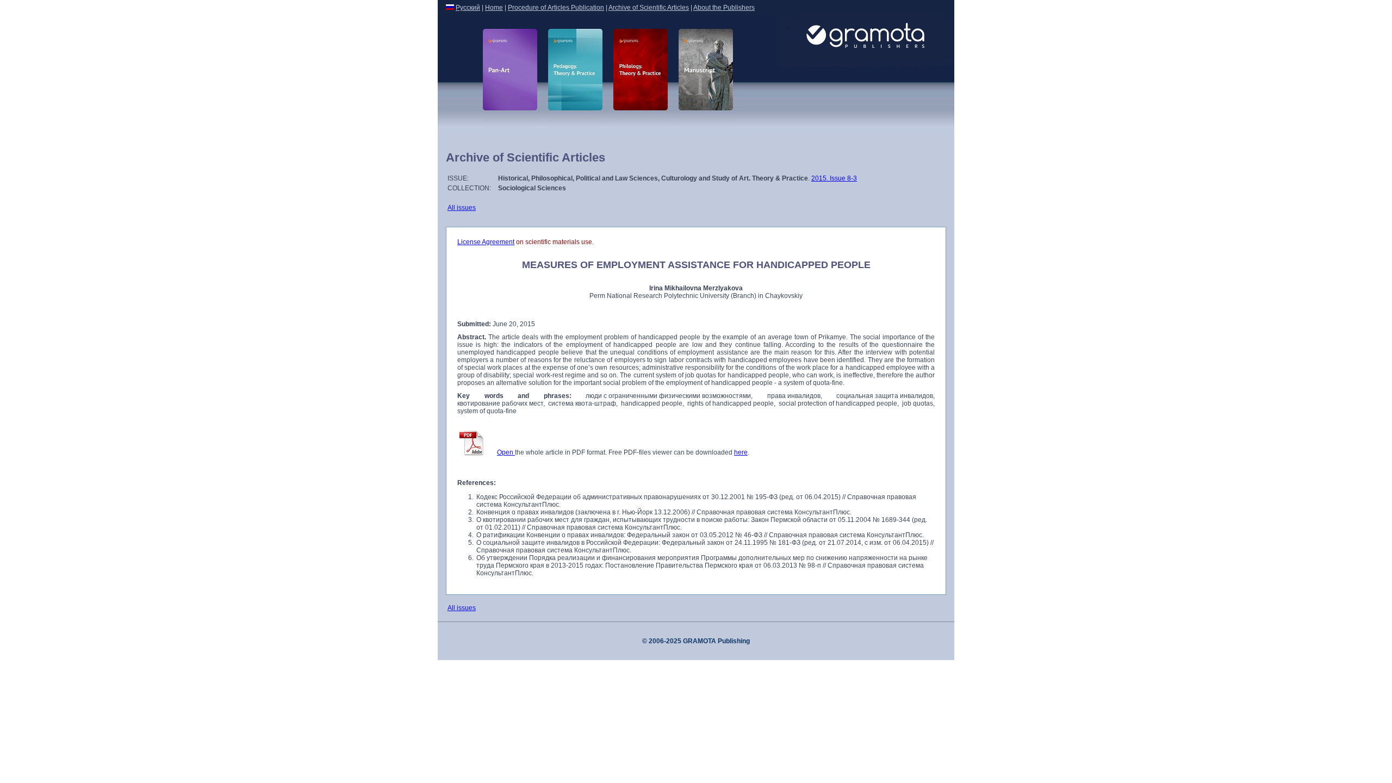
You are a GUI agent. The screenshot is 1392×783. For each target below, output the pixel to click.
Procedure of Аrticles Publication (556, 7)
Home (494, 7)
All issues (462, 208)
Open (506, 452)
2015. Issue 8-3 (834, 178)
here (741, 452)
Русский (468, 7)
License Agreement (485, 242)
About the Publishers (724, 7)
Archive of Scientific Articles (648, 7)
